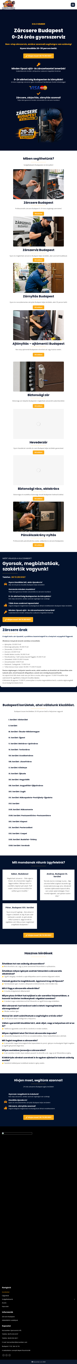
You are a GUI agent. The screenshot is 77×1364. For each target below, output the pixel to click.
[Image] (38, 184)
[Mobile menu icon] (73, 5)
